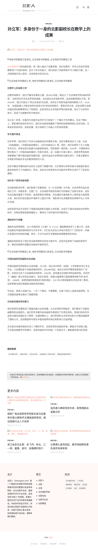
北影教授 (42, 503)
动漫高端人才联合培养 (47, 354)
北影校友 (42, 496)
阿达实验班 (33, 354)
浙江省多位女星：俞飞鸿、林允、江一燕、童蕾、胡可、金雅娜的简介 (26, 446)
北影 (40, 484)
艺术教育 (69, 488)
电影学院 (77, 484)
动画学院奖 (23, 354)
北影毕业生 (43, 500)
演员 (75, 488)
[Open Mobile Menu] (88, 7)
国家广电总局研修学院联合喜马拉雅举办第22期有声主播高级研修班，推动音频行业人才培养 (26, 418)
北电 (40, 488)
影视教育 (82, 488)
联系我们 (25, 377)
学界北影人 (49, 24)
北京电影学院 (13, 66)
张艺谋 (84, 484)
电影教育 (69, 484)
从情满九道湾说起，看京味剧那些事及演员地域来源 (69, 446)
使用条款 (43, 544)
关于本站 (34, 544)
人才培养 (80, 481)
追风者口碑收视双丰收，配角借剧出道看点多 (69, 410)
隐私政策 (53, 544)
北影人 (41, 480)
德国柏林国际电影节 (64, 354)
